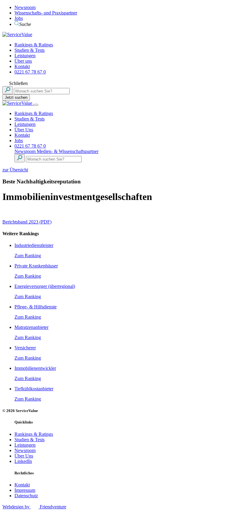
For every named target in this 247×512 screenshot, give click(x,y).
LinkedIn (23, 461)
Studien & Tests (29, 50)
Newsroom (25, 7)
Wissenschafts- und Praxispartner (45, 12)
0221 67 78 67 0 (30, 71)
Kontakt (22, 66)
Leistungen (25, 55)
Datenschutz (26, 495)
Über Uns (23, 129)
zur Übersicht (15, 169)
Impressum (24, 490)
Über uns (23, 61)
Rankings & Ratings (33, 44)
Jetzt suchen (16, 97)
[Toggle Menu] (35, 105)
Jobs (18, 18)
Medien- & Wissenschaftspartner (67, 151)
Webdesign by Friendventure (34, 506)
